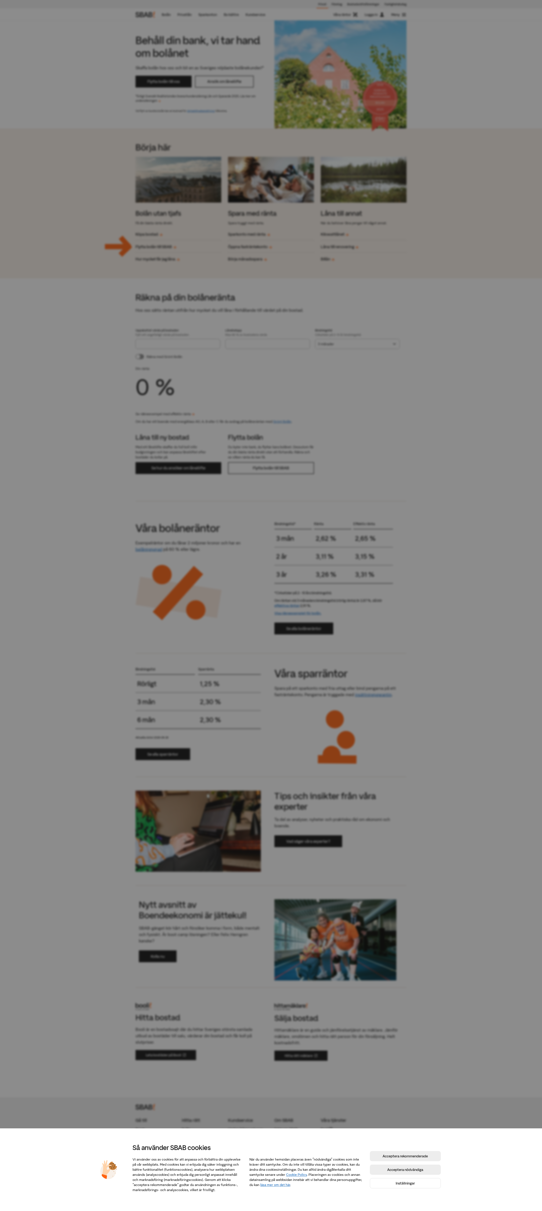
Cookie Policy (296, 1174)
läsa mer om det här (275, 1185)
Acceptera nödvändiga (405, 1170)
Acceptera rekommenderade (405, 1156)
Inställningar (405, 1183)
